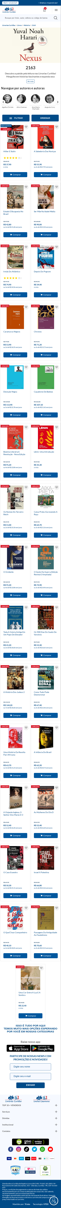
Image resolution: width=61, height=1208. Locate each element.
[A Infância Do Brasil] (46, 738)
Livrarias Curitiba (8, 25)
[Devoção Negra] (15, 378)
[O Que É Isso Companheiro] (15, 918)
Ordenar (45, 118)
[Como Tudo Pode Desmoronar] (46, 678)
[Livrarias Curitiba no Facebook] (10, 1149)
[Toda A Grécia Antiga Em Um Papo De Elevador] (15, 618)
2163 (34, 25)
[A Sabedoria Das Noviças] (46, 137)
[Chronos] (46, 317)
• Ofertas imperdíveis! (48, 3)
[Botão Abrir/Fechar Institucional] (56, 1105)
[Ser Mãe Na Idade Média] (46, 197)
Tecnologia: (41, 1204)
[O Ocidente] (15, 558)
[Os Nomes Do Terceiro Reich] (15, 498)
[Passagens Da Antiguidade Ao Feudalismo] (46, 918)
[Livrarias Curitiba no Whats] (42, 1149)
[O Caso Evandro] (15, 858)
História (27, 25)
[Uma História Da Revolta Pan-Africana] (15, 738)
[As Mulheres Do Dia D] (46, 798)
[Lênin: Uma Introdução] (46, 438)
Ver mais (30, 81)
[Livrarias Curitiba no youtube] (50, 1149)
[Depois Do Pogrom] (46, 257)
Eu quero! (30, 1085)
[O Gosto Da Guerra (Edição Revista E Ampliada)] (46, 558)
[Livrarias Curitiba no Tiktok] (26, 1149)
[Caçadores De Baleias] (46, 378)
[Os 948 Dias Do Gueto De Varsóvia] (46, 618)
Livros (19, 25)
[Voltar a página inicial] (9, 10)
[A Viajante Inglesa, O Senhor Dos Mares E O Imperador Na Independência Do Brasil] (15, 798)
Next (58, 102)
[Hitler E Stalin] (15, 137)
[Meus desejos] (26, 126)
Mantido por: (21, 1204)
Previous (3, 102)
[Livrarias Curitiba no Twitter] (34, 1149)
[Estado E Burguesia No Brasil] (15, 197)
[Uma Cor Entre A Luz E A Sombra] (30, 978)
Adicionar (15, 174)
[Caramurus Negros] (15, 317)
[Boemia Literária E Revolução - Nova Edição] (15, 438)
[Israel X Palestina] (46, 858)
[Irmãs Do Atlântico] (15, 257)
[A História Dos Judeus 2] (15, 678)
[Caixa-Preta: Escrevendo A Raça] (46, 498)
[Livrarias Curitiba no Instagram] (18, 1149)
